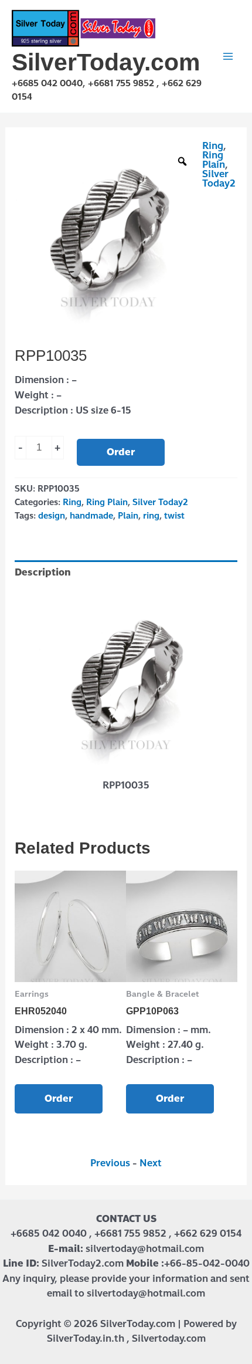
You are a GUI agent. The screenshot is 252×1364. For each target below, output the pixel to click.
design (51, 515)
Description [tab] (43, 572)
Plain (128, 515)
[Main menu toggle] (228, 56)
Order (121, 452)
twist (174, 515)
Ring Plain (213, 160)
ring (151, 515)
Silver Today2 (219, 179)
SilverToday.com (106, 62)
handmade (91, 515)
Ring (212, 145)
